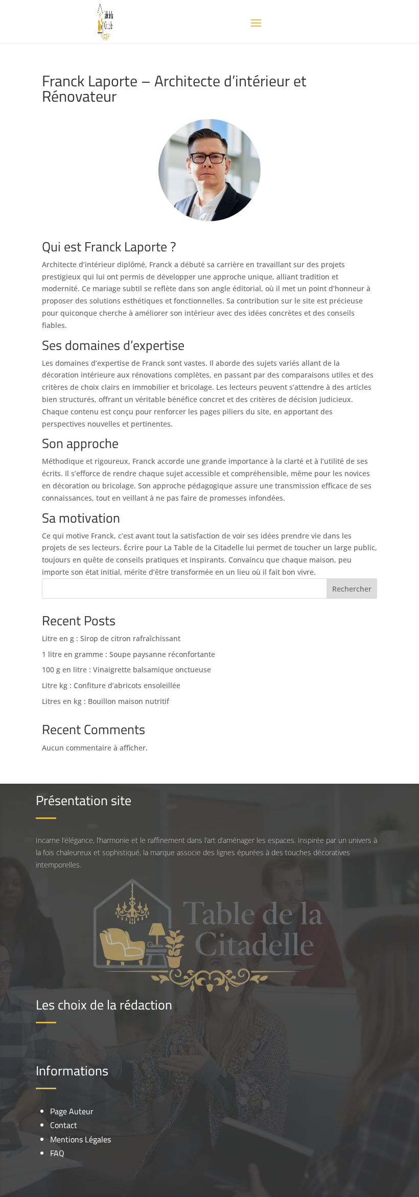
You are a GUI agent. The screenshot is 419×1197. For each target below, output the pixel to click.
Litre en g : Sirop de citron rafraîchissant (111, 638)
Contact (63, 1125)
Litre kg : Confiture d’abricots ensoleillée (111, 685)
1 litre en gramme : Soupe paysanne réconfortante (128, 654)
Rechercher (351, 589)
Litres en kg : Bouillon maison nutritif (105, 701)
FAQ (57, 1153)
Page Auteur (72, 1111)
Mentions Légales (80, 1139)
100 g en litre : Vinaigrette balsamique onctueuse (126, 669)
